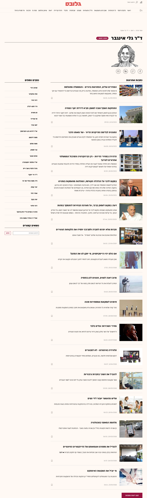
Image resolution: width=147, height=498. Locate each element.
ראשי (129, 10)
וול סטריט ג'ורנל (20, 10)
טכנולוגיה (72, 10)
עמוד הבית (139, 30)
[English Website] (141, 10)
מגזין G (34, 10)
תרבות (28, 10)
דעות (50, 10)
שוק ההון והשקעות (100, 10)
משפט (79, 10)
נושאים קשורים (31, 225)
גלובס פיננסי (122, 10)
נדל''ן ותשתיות (87, 10)
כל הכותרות (112, 10)
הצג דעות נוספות (132, 495)
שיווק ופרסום (42, 10)
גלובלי (66, 10)
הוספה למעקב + (102, 38)
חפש (7, 233)
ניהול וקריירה (58, 10)
